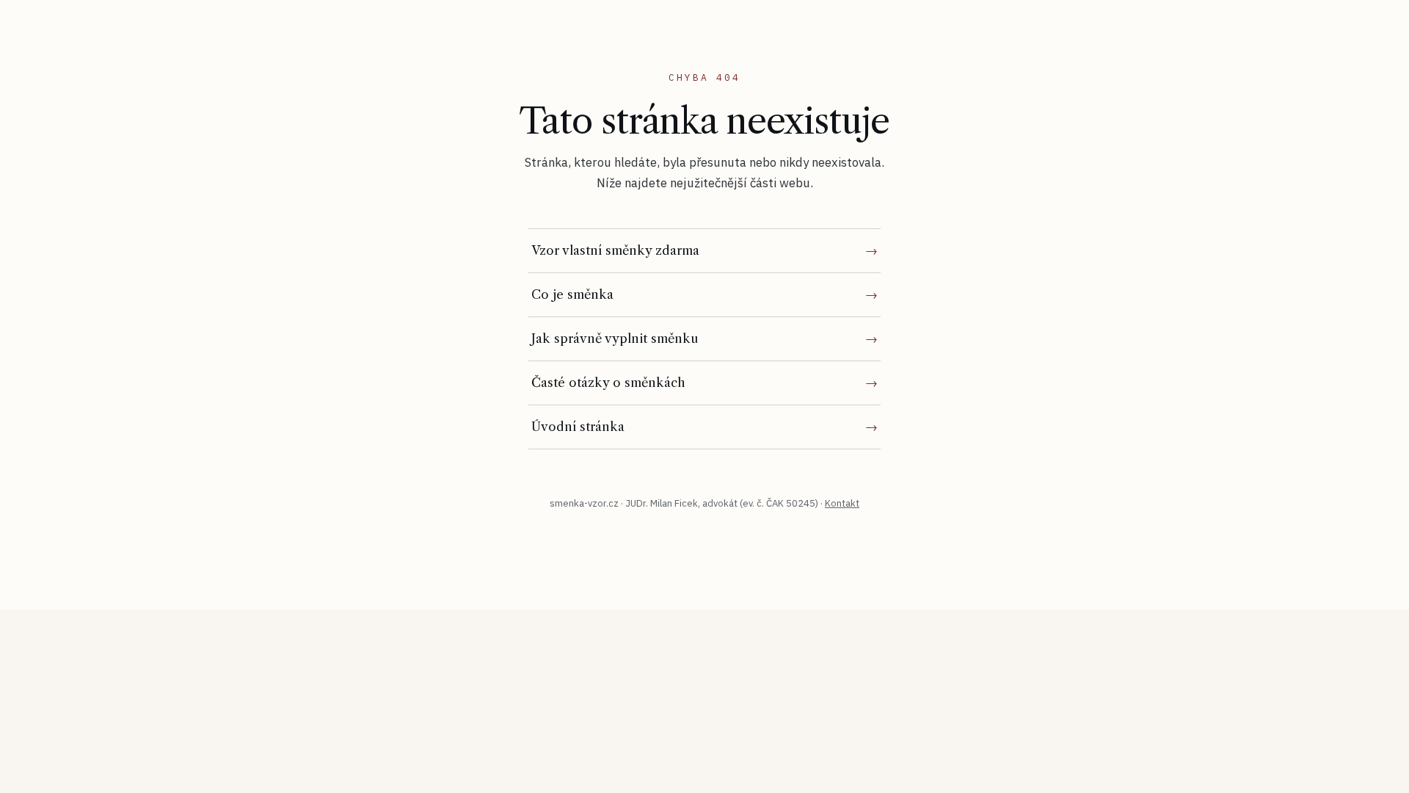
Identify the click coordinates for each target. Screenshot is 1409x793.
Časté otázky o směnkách (608, 382)
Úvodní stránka (578, 426)
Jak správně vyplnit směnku (614, 338)
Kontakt (842, 503)
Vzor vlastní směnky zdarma (615, 250)
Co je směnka (572, 294)
